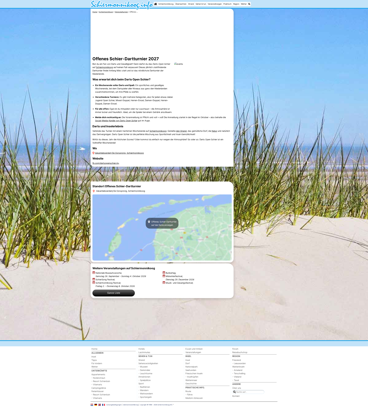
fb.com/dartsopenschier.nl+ (105, 163)
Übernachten (180, 4)
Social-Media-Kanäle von (116, 120)
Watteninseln (238, 366)
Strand (191, 4)
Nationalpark (191, 366)
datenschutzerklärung (130, 405)
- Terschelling (238, 373)
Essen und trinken (194, 349)
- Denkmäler (144, 370)
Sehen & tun (201, 4)
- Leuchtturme (145, 373)
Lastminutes (144, 352)
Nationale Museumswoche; (121, 274)
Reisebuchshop (239, 352)
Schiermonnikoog (166, 4)
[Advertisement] (255, 75)
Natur (214, 131)
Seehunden (190, 370)
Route (188, 391)
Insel (93, 356)
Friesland (236, 360)
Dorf (187, 363)
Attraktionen (144, 376)
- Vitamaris (96, 384)
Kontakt (236, 396)
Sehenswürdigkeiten (148, 363)
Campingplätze (98, 388)
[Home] (156, 4)
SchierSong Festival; (106, 279)
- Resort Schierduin (100, 381)
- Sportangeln (145, 397)
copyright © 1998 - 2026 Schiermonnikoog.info (156, 405)
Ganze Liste (113, 292)
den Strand (181, 131)
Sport (141, 383)
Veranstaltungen (215, 4)
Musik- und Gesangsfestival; (180, 283)
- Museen (143, 366)
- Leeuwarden (239, 363)
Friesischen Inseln (194, 373)
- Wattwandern (145, 393)
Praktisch (227, 4)
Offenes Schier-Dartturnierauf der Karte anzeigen (164, 223)
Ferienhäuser (97, 391)
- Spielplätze (144, 380)
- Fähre (188, 394)
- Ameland (237, 370)
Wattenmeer (191, 380)
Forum (235, 349)
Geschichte (191, 383)
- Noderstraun (98, 378)
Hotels (141, 349)
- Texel (235, 380)
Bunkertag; (171, 273)
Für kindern (96, 363)
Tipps (94, 360)
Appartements (98, 374)
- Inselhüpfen (191, 376)
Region (236, 4)
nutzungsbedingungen (113, 405)
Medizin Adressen (194, 398)
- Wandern (143, 390)
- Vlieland (236, 376)
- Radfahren (144, 387)
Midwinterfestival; (180, 278)
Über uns (236, 388)
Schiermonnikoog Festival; (115, 284)
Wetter (244, 4)
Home (94, 349)
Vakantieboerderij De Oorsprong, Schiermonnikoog (119, 153)
